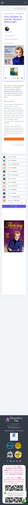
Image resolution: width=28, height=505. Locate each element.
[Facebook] (18, 8)
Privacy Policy (19, 431)
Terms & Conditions (10, 431)
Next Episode (19, 13)
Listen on (12, 157)
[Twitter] (21, 8)
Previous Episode (10, 13)
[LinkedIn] (24, 8)
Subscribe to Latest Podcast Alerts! (14, 139)
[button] (25, 2)
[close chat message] (25, 489)
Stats (15, 206)
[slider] (10, 78)
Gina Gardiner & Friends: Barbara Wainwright (13, 19)
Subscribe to (13, 200)
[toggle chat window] (24, 501)
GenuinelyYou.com (15, 427)
